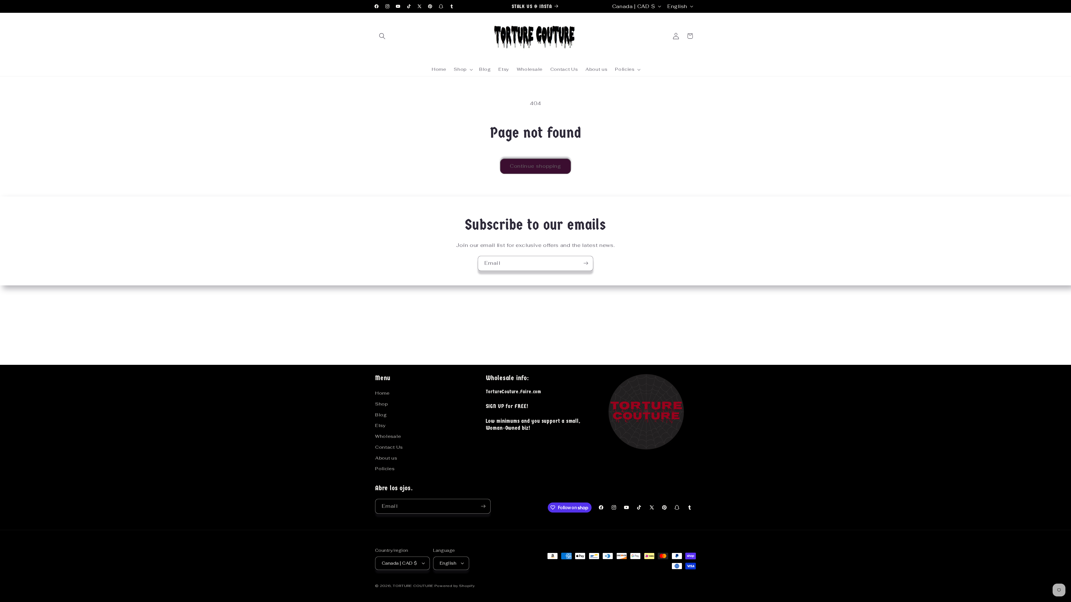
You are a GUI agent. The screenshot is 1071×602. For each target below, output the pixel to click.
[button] (382, 36)
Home (382, 393)
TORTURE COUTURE (414, 585)
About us (386, 458)
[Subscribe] (586, 263)
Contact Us (389, 447)
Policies (385, 469)
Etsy (380, 425)
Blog (381, 415)
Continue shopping (535, 166)
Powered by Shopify (455, 585)
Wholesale (388, 436)
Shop (381, 404)
